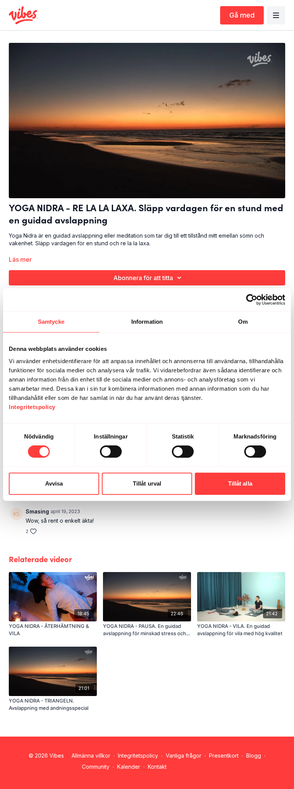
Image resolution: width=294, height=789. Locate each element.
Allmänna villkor (91, 755)
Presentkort (223, 755)
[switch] (111, 451)
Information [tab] (147, 321)
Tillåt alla (240, 483)
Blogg (253, 755)
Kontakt (157, 766)
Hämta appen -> (194, 766)
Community (95, 766)
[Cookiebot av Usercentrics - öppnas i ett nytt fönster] (251, 299)
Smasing (37, 511)
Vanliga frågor (183, 755)
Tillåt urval (147, 483)
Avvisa (54, 483)
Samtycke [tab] (51, 321)
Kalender (128, 766)
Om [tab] (243, 321)
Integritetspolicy (138, 755)
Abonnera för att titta (143, 278)
